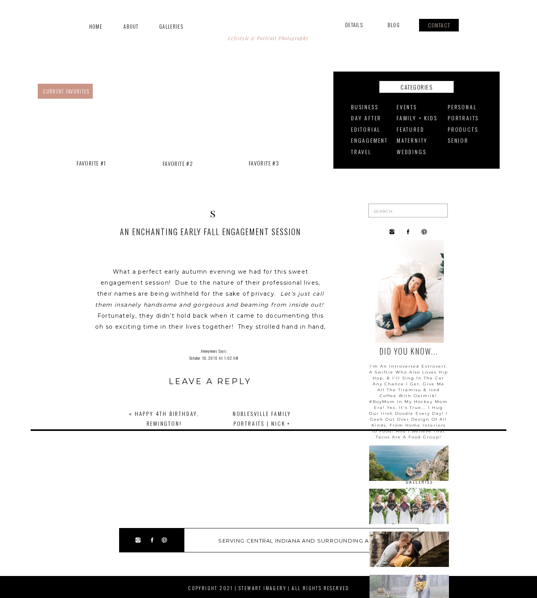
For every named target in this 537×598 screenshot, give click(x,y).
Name (210, 479)
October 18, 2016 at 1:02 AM (214, 358)
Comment (210, 409)
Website (210, 514)
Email (210, 496)
